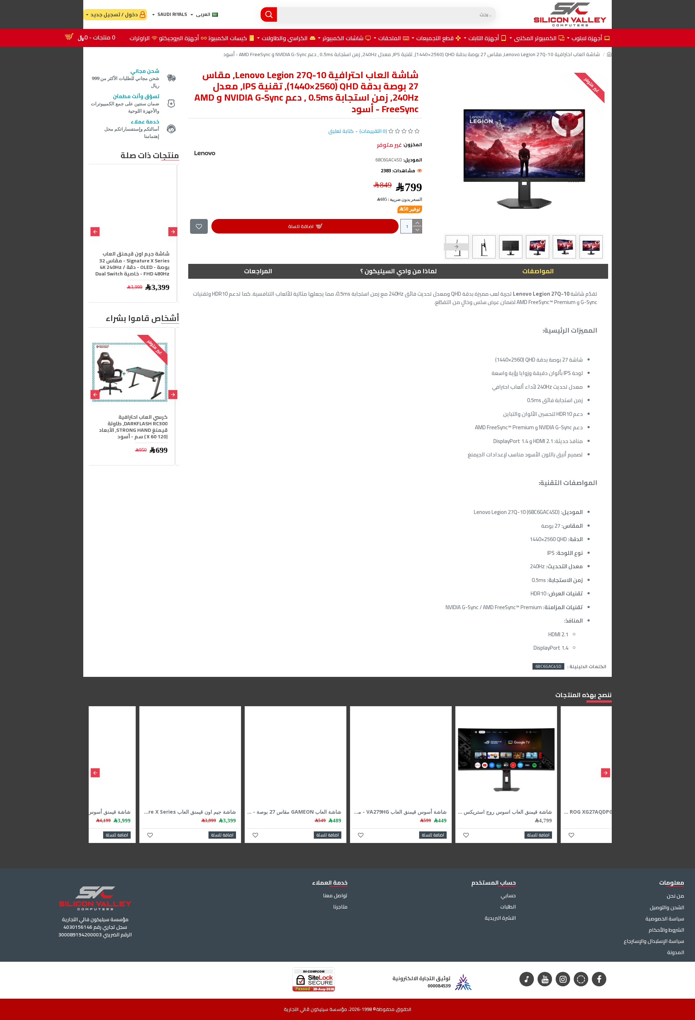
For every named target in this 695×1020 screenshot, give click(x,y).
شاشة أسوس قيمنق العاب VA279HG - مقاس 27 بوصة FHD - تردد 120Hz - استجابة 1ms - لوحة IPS (454, 812)
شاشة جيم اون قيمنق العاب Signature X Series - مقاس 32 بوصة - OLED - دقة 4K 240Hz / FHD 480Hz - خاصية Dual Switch (134, 263)
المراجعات (258, 271)
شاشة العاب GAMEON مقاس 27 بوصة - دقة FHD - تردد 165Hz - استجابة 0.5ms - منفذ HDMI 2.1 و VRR (349, 812)
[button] (592, 246)
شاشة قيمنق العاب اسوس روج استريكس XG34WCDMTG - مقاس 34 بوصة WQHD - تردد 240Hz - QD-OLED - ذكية (559, 812)
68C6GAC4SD (548, 666)
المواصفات (538, 271)
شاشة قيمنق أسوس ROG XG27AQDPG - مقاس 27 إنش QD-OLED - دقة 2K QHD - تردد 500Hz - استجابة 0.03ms (138, 812)
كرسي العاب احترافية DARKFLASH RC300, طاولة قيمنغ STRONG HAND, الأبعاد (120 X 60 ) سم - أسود (137, 427)
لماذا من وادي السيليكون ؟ (398, 271)
